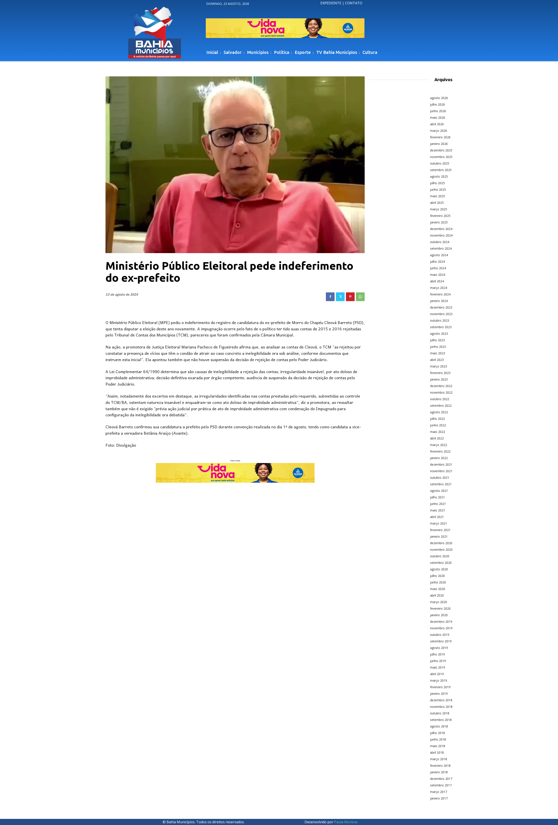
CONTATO (353, 3)
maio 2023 (437, 353)
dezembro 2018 (441, 700)
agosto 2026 (439, 98)
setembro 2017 (441, 785)
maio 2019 (437, 667)
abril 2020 (437, 595)
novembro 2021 (441, 471)
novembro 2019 (441, 628)
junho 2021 (438, 504)
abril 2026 (437, 124)
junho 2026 (438, 111)
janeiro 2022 (439, 458)
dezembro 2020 (441, 543)
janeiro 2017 (439, 798)
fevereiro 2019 (440, 687)
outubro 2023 (439, 320)
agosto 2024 (439, 255)
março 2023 (438, 366)
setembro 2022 (441, 405)
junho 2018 (438, 739)
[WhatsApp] (360, 296)
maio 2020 (437, 589)
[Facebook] (330, 296)
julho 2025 (437, 183)
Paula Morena (345, 822)
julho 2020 (437, 576)
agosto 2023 (439, 333)
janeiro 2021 (439, 536)
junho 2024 (438, 268)
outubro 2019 (439, 635)
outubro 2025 (439, 163)
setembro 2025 (441, 170)
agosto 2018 (439, 726)
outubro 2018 (439, 713)
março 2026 (438, 131)
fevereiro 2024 (440, 294)
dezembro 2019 (441, 621)
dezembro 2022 (441, 386)
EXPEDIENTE (330, 3)
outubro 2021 (439, 477)
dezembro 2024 (441, 229)
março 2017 (438, 792)
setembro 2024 (441, 248)
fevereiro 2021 (440, 530)
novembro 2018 (441, 707)
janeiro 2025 (439, 222)
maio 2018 (437, 746)
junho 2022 (438, 425)
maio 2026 (437, 117)
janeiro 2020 (439, 615)
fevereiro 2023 (440, 373)
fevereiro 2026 (440, 137)
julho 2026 (437, 104)
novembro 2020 (441, 549)
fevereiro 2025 (440, 216)
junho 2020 (438, 582)
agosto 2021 (439, 491)
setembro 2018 (441, 720)
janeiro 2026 (439, 144)
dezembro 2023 (441, 307)
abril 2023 (437, 360)
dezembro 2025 (441, 150)
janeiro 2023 (439, 379)
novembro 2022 (441, 392)
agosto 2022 (439, 412)
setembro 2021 (441, 484)
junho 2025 (438, 189)
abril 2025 (437, 203)
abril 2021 (437, 517)
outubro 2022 (439, 399)
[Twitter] (340, 296)
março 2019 (438, 680)
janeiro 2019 (439, 693)
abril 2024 (437, 281)
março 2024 (438, 288)
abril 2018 (437, 752)
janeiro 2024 (439, 301)
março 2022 (438, 445)
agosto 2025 (439, 176)
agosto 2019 (439, 648)
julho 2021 (437, 497)
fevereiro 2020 (440, 608)
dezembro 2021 (441, 464)
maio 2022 (437, 432)
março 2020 (438, 602)
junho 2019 (438, 661)
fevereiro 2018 (440, 765)
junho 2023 (438, 347)
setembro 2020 (441, 563)
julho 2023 (437, 340)
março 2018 (438, 759)
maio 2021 (437, 510)
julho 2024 (437, 261)
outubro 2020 (439, 556)
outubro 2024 (439, 242)
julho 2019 (437, 654)
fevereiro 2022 (440, 451)
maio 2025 (437, 196)
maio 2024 (437, 275)
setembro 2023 (441, 327)
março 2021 (438, 523)
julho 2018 (437, 733)
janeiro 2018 (439, 772)
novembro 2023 (441, 314)
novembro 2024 (441, 235)
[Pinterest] (350, 296)
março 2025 (438, 209)
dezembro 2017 (441, 779)
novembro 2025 (441, 157)
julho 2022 (437, 419)
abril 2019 (437, 674)
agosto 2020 (439, 569)
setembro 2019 (441, 641)
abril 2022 (437, 438)
